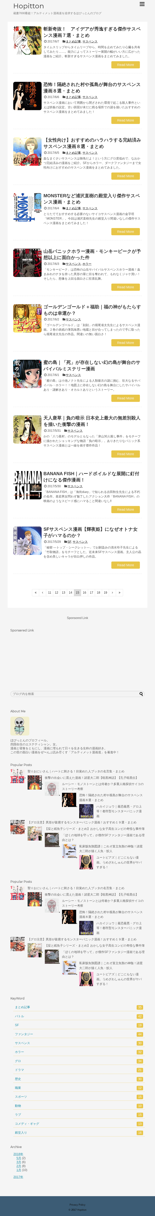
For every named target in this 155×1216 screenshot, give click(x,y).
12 (56, 592)
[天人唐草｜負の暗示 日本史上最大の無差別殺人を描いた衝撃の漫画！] (27, 429)
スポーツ (78, 1096)
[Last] (119, 592)
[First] (35, 592)
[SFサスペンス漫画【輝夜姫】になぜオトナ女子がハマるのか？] (27, 541)
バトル (78, 1016)
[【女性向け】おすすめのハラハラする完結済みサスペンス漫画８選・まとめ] (27, 151)
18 (98, 592)
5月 (18, 1158)
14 (70, 592)
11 (49, 592)
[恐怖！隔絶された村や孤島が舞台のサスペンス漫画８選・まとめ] (27, 96)
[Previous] (42, 592)
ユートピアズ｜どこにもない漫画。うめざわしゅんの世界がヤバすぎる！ (119, 862)
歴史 (78, 1079)
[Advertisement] (38, 658)
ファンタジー (78, 1034)
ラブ (78, 1114)
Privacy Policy (77, 1204)
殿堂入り (78, 1132)
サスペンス (90, 41)
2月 (18, 1166)
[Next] (112, 592)
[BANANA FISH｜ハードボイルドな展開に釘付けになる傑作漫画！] (27, 485)
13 (63, 592)
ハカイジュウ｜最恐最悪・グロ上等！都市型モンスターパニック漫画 (119, 811)
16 (84, 592)
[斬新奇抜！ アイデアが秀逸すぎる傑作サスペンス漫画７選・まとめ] (27, 40)
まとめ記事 (73, 41)
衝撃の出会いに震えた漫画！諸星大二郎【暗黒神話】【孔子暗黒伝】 (92, 777)
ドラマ (78, 1070)
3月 (18, 1162)
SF (69, 541)
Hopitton (28, 6)
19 (105, 592)
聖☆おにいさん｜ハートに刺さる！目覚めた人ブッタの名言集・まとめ (76, 771)
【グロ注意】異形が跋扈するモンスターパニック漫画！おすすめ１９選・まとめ (82, 822)
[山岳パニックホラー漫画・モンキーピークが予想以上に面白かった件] (27, 263)
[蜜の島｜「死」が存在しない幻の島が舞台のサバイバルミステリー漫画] (27, 374)
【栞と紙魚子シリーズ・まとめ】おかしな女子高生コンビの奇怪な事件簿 (95, 828)
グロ (78, 1061)
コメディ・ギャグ (78, 1123)
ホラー (86, 263)
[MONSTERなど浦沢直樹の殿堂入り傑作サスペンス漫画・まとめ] (27, 207)
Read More (125, 65)
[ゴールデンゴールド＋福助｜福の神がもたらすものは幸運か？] (27, 318)
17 (91, 592)
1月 (18, 1170)
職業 (78, 1088)
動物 (78, 1106)
